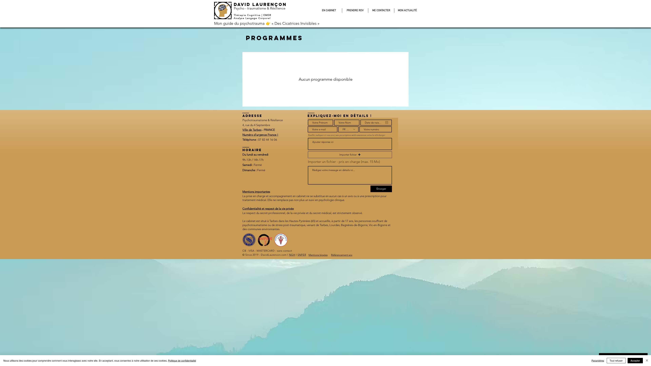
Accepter (635, 360)
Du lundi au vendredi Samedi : (255, 160)
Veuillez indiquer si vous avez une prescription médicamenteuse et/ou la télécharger (346, 135)
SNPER (302, 254)
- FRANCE (268, 129)
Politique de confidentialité (182, 360)
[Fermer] (647, 360)
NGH (292, 254)
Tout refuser (616, 360)
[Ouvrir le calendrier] (386, 122)
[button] (350, 154)
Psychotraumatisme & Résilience (262, 120)
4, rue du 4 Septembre (256, 125)
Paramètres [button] (597, 360)
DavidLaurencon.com (274, 254)
